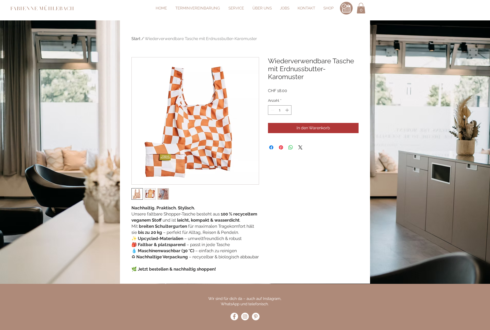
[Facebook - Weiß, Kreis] (234, 316)
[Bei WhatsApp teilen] (291, 147)
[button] (361, 8)
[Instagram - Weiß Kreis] (245, 316)
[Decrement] (272, 110)
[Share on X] (300, 147)
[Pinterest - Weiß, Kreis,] (256, 316)
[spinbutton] (279, 110)
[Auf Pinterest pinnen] (281, 147)
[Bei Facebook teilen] (271, 147)
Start (135, 38)
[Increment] (287, 110)
